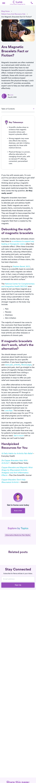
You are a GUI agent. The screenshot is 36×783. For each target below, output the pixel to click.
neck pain (9, 365)
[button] (3, 2)
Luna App (8, 410)
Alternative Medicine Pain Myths (17, 535)
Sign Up (18, 585)
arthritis (17, 365)
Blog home (5, 11)
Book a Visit (18, 510)
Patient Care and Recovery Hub (13, 14)
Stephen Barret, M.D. (21, 266)
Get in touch (19, 436)
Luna (11, 95)
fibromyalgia (26, 365)
